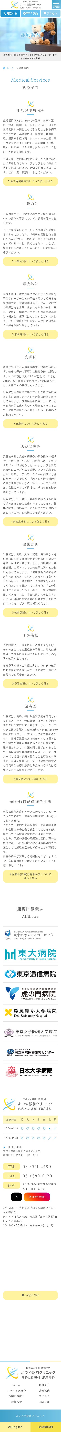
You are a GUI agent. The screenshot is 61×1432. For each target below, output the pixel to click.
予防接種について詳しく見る (31, 683)
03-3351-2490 (37, 1167)
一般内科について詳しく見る (31, 261)
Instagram (38, 1197)
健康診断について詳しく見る (31, 612)
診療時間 (47, 1427)
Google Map (32, 1295)
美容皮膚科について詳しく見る (31, 521)
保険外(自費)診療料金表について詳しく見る (31, 876)
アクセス (52, 13)
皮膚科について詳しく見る (31, 423)
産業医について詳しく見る (31, 779)
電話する (12, 13)
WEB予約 (32, 13)
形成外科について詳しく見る (31, 334)
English (17, 1427)
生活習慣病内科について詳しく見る (31, 181)
